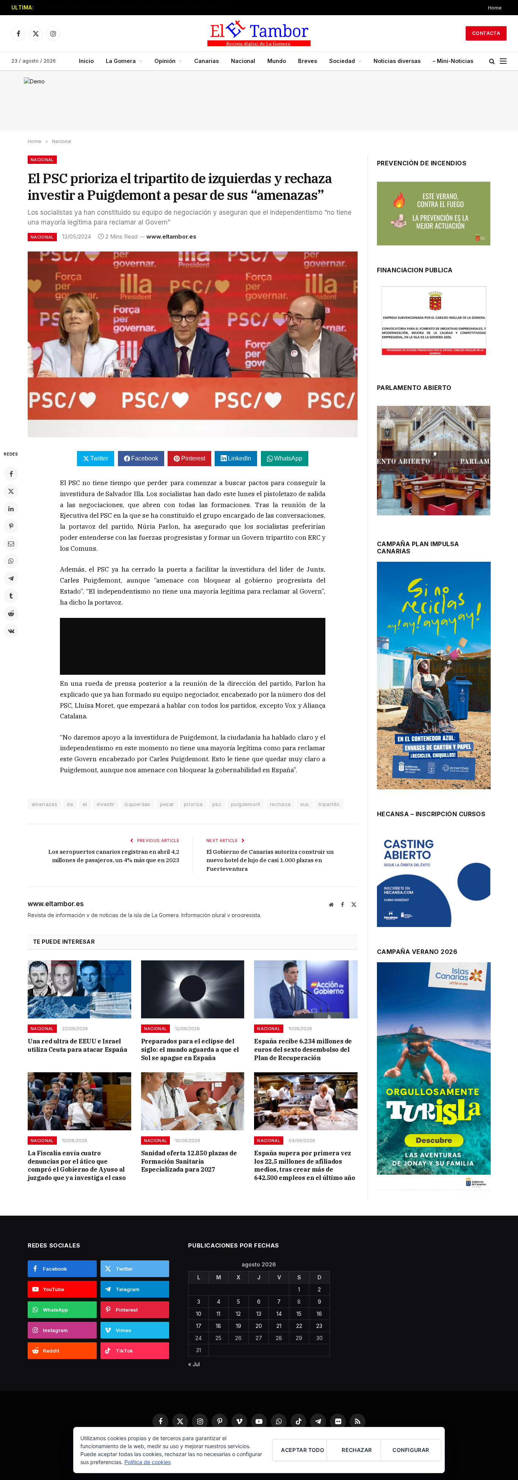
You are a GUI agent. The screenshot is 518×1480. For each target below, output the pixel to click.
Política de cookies (147, 1462)
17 (198, 1326)
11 (218, 1313)
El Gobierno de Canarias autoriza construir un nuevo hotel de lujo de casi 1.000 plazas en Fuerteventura (270, 860)
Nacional (243, 61)
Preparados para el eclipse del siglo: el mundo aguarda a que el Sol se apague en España (190, 1049)
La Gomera (121, 61)
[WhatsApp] (11, 561)
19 (238, 1326)
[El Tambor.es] (259, 33)
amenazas (44, 804)
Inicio (86, 61)
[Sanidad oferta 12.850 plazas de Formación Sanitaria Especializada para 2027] (193, 1101)
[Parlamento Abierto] (433, 462)
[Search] (492, 61)
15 (299, 1313)
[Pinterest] (11, 526)
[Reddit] (11, 613)
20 (259, 1326)
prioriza (193, 804)
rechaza (280, 804)
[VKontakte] (11, 631)
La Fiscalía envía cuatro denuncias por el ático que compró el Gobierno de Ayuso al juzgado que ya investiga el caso (77, 1165)
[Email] (11, 543)
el (85, 804)
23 (319, 1326)
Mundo (276, 61)
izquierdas (137, 804)
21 (278, 1326)
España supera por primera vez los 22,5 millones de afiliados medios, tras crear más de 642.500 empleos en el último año (304, 1165)
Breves (307, 61)
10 (198, 1313)
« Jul (194, 1364)
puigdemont (246, 804)
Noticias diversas (397, 61)
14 (279, 1313)
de (70, 804)
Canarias (206, 61)
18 (218, 1326)
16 (319, 1313)
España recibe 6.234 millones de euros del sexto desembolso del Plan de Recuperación (303, 1049)
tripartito (329, 804)
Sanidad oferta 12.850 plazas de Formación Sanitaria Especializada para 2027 (189, 1161)
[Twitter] (11, 491)
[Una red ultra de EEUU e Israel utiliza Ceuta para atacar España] (79, 989)
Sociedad (342, 61)
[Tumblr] (11, 596)
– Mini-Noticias (453, 61)
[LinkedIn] (11, 508)
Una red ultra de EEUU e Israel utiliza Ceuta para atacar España (122, 8)
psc (216, 804)
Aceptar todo (302, 1450)
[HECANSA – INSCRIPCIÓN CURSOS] (433, 880)
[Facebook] (11, 474)
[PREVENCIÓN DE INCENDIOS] (433, 213)
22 (299, 1326)
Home (495, 8)
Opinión (165, 61)
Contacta (486, 33)
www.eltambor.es (171, 236)
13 (258, 1313)
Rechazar (357, 1450)
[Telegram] (11, 578)
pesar (167, 804)
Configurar (410, 1450)
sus (304, 804)
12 (238, 1313)
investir (106, 804)
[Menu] (503, 61)
